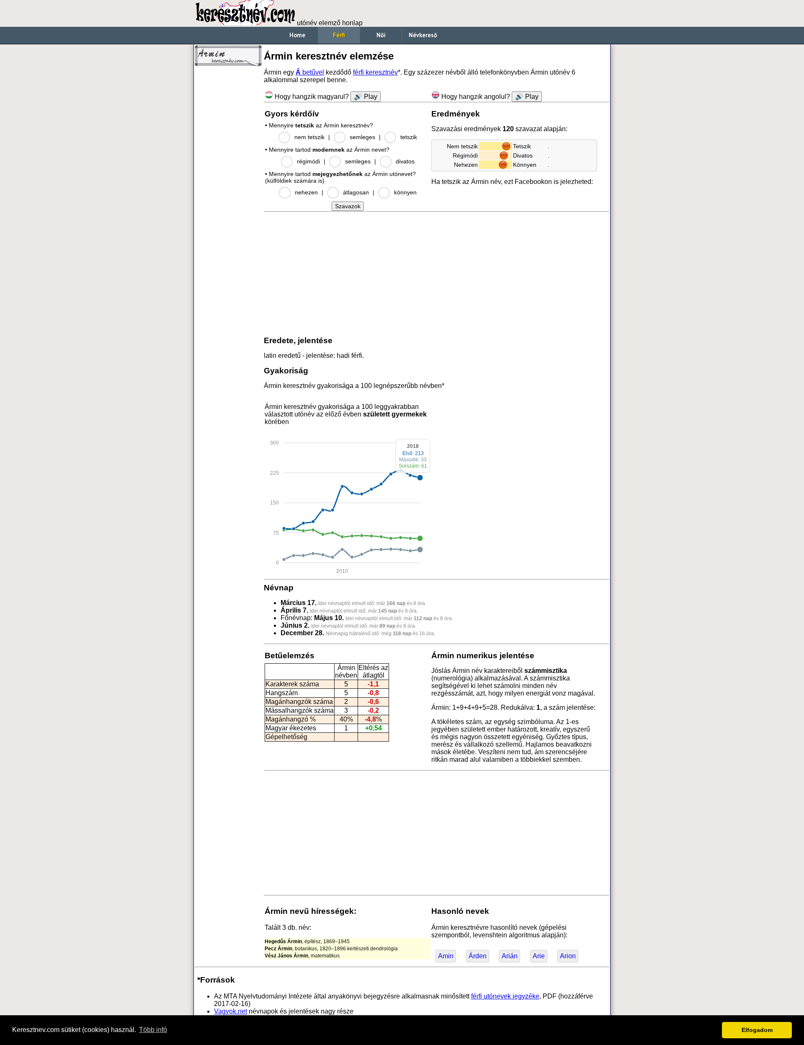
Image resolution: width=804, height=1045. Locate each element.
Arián (510, 956)
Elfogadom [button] (757, 1030)
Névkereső (423, 35)
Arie (539, 956)
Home (297, 35)
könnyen (405, 192)
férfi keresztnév (375, 72)
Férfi (339, 35)
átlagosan (356, 192)
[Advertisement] (228, 197)
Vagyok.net (230, 1011)
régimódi (308, 161)
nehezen (306, 192)
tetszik (408, 137)
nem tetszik (309, 137)
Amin (446, 956)
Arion (568, 956)
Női (381, 35)
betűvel (310, 72)
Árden (478, 956)
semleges (362, 137)
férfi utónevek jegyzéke (505, 996)
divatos (405, 161)
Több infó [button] (153, 1029)
